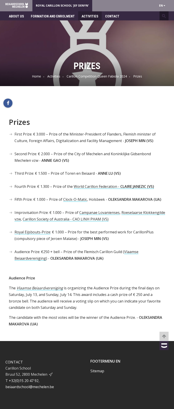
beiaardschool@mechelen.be (29, 386)
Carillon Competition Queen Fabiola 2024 (97, 76)
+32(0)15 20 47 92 (24, 380)
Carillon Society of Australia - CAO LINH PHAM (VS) (66, 219)
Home (36, 76)
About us (16, 16)
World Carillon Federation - (114, 186)
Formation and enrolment (53, 16)
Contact (112, 16)
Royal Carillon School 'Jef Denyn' (62, 5)
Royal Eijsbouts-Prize (32, 232)
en (161, 5)
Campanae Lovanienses (99, 212)
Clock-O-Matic (75, 199)
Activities (90, 16)
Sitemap (97, 370)
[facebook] (7, 103)
